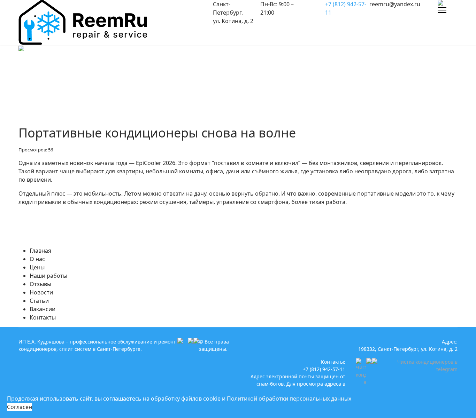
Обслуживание (99, 67)
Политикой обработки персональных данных (289, 398)
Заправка (139, 67)
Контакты (43, 317)
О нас (37, 259)
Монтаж (232, 67)
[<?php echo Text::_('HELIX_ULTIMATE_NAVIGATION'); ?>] (442, 10)
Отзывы (40, 284)
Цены (37, 267)
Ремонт (62, 67)
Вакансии (42, 309)
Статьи (39, 301)
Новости (41, 292)
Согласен (19, 407)
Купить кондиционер (186, 67)
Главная (40, 250)
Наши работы (48, 275)
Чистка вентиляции (276, 67)
